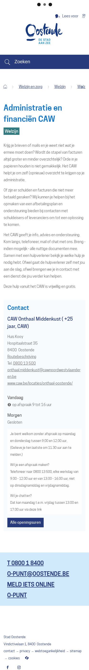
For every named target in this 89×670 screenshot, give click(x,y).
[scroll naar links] (82, 87)
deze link (35, 509)
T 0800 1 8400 (25, 563)
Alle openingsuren (25, 522)
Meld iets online (31, 584)
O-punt (17, 595)
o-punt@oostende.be (38, 573)
